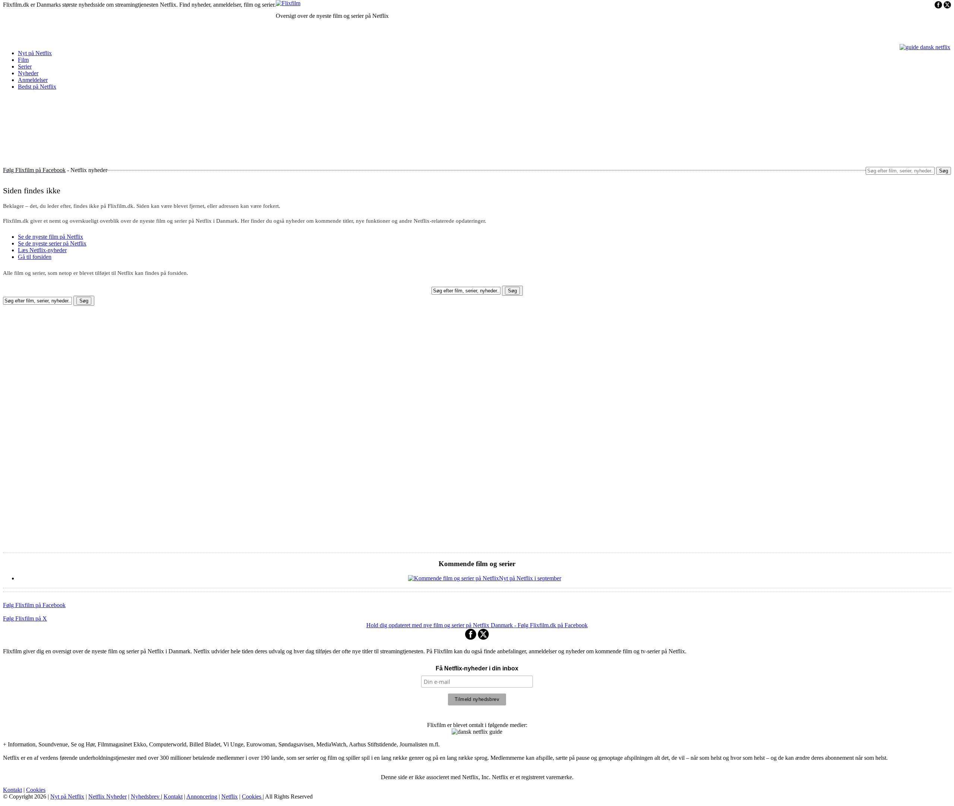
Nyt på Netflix (35, 53)
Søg (943, 171)
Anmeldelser (33, 80)
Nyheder (28, 73)
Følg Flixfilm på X (25, 618)
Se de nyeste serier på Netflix (52, 243)
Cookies (35, 790)
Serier (25, 66)
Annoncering (201, 796)
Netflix (229, 796)
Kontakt (12, 790)
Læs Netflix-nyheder (42, 250)
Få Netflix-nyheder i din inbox (477, 668)
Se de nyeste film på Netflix (50, 237)
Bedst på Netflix (37, 86)
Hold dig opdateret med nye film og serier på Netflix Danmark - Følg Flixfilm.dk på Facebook (477, 625)
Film (23, 60)
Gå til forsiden (34, 257)
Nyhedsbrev (146, 796)
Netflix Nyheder (107, 796)
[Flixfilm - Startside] (288, 3)
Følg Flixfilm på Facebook (34, 605)
